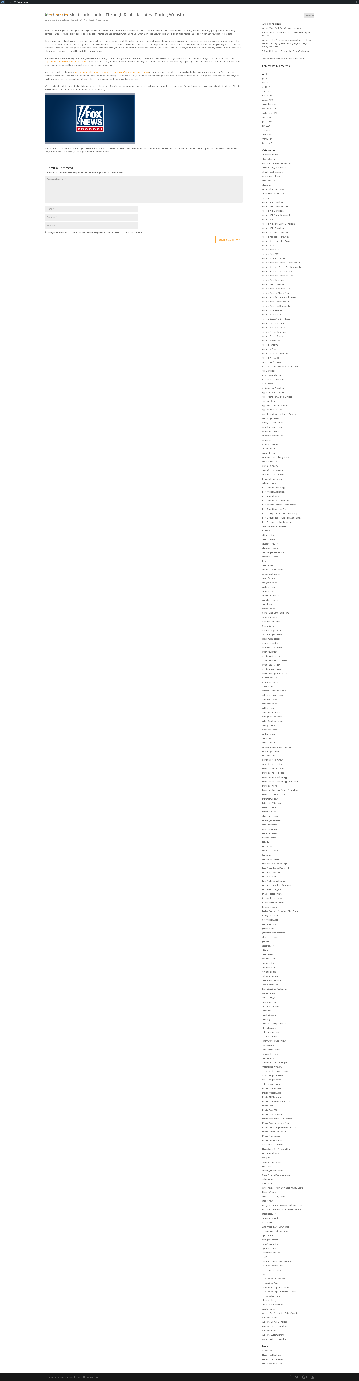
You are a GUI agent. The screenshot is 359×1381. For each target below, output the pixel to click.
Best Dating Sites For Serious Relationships (281, 517)
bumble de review (270, 600)
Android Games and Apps (273, 327)
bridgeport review (270, 582)
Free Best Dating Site (271, 889)
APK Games (267, 383)
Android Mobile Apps (271, 340)
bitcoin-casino (268, 539)
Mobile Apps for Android (273, 1114)
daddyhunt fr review (271, 712)
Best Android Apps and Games (276, 500)
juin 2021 (266, 78)
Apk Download (268, 370)
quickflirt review (269, 1213)
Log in (8, 2)
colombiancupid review (272, 695)
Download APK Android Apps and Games (280, 781)
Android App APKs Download (275, 232)
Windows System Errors (273, 1334)
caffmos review (269, 608)
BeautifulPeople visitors (273, 479)
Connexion (267, 1350)
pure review (267, 1200)
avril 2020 (266, 134)
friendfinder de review (272, 898)
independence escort (271, 980)
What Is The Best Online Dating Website (280, 1313)
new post (266, 1157)
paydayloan (267, 1183)
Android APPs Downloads (273, 284)
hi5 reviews (267, 950)
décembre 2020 (269, 104)
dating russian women (272, 716)
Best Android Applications (273, 491)
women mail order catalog (274, 1339)
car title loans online (271, 621)
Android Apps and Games (273, 258)
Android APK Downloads (273, 210)
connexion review (270, 703)
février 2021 (267, 95)
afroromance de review (272, 176)
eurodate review (269, 833)
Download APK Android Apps (275, 777)
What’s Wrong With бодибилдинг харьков (281, 28)
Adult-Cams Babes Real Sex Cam (277, 163)
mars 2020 (267, 138)
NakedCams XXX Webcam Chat (276, 1149)
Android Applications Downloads (277, 236)
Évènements (22, 2)
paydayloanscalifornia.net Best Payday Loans (282, 1187)
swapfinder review (270, 1244)
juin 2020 (266, 126)
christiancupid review (271, 669)
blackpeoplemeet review (273, 552)
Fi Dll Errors (267, 842)
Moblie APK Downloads (273, 1140)
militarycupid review (271, 1084)
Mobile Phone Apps (271, 1136)
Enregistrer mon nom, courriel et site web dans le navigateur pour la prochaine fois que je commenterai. (95, 232)
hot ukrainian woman (271, 976)
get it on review (269, 924)
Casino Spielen (268, 626)
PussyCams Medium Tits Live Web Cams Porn (283, 1209)
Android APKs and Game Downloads (278, 223)
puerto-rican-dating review (274, 1196)
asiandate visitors (270, 444)
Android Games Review (272, 336)
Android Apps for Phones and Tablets (279, 297)
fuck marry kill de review (273, 902)
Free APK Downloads (271, 872)
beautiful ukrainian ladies (273, 474)
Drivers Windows (269, 811)
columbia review (269, 699)
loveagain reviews (270, 1045)
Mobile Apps (267, 1105)
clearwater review (270, 682)
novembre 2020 (269, 108)
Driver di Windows (270, 798)
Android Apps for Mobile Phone (276, 293)
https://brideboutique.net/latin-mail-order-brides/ (67, 61)
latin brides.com (269, 1015)
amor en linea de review (273, 189)
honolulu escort (269, 958)
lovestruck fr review (271, 1054)
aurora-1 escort (269, 453)
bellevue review (269, 483)
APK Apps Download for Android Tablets (280, 366)
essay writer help (269, 829)
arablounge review (270, 418)
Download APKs (269, 785)
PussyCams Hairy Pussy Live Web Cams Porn (282, 1205)
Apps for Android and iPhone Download (280, 414)
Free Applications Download (275, 881)
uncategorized (268, 1309)
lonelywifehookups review (274, 1040)
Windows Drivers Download (274, 1321)
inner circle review (270, 984)
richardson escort (270, 1218)
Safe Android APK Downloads (275, 1226)
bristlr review (268, 591)
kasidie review (268, 993)
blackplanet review (270, 556)
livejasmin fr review (270, 1036)
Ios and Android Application (274, 989)
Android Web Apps (270, 357)
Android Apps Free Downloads (276, 306)
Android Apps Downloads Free (276, 288)
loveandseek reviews (271, 1049)
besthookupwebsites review (274, 526)
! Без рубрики (268, 159)
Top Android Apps (270, 1283)
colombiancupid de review (274, 690)
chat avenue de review (272, 647)
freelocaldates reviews (272, 893)
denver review (268, 742)
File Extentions (268, 846)
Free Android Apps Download (275, 868)
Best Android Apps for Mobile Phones (279, 504)
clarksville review (269, 677)
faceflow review (269, 837)
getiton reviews (269, 928)
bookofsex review (270, 578)
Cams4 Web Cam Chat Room (275, 612)
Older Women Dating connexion (276, 1175)
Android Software (270, 349)
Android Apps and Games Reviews (277, 275)
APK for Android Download (274, 379)
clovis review (268, 686)
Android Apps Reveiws (272, 310)
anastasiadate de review (273, 193)
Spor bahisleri (268, 1235)
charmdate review (270, 643)
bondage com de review (273, 569)
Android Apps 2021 (270, 254)
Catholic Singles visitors (272, 630)
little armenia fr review (272, 1032)
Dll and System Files (271, 751)
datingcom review (270, 725)
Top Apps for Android (272, 1296)
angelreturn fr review (271, 362)
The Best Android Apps (272, 1265)
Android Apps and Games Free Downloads (281, 267)
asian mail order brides (272, 435)
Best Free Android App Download (277, 522)
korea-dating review (271, 997)
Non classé (267, 1166)
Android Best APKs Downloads (276, 319)
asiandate (266, 440)
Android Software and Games (275, 353)
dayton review (268, 734)
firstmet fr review (270, 850)
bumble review (268, 604)
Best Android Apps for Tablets (275, 509)
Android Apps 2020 (270, 249)
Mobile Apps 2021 (270, 1110)
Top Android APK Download (275, 1278)
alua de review (268, 180)
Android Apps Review (271, 314)
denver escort (268, 738)
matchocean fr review (272, 1066)
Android (265, 198)
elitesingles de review (271, 820)
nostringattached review (273, 1170)
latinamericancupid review (274, 1023)
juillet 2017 (267, 143)
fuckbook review (269, 907)
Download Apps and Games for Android (280, 790)
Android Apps (268, 245)
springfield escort (270, 1239)
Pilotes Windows (269, 1192)
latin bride (266, 1010)
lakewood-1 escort (270, 1006)
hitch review (267, 954)
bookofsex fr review (271, 574)
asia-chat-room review (272, 427)
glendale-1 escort (270, 937)
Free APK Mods (269, 876)
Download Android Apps (273, 772)
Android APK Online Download (276, 215)
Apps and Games (270, 401)
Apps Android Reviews (272, 409)
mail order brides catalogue (274, 1062)
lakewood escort (269, 1002)
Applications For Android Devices (277, 396)
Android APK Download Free (275, 206)
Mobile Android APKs (271, 1088)
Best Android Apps (270, 496)
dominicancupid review (272, 759)
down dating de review (272, 764)
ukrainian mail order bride (273, 1304)
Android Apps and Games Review (277, 271)
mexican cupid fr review (272, 1075)
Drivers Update (269, 807)
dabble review (268, 708)
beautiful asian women (272, 470)
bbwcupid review (269, 461)
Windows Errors (269, 1330)
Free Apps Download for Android (277, 885)
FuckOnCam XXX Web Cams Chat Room (280, 911)
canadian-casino (269, 617)
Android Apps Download (273, 280)
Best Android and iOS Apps (274, 487)
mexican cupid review (271, 1079)
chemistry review (269, 651)
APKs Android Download (273, 388)
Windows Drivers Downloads (275, 1326)
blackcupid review (270, 548)
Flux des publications (271, 1355)
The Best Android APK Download (277, 1261)
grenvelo (266, 941)
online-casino (268, 1179)
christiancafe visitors (271, 664)
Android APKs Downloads (273, 228)
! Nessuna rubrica (270, 154)
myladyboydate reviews (272, 1144)
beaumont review (270, 465)
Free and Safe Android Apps (274, 863)
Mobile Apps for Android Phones (277, 1123)
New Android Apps (270, 1153)
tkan (264, 1274)
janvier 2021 (267, 100)
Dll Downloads (268, 755)
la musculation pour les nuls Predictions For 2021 (284, 58)
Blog (264, 561)
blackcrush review (270, 543)
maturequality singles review (275, 1071)
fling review (267, 855)
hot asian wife (268, 967)
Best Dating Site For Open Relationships (280, 513)
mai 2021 (266, 82)
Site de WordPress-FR (272, 1363)
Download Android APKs (273, 768)
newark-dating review (271, 1162)
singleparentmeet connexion (275, 1231)
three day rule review (271, 1270)
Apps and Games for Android (275, 405)
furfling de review (270, 915)
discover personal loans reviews (276, 747)
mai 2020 (266, 130)
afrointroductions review (273, 172)
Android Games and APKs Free (276, 323)
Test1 (264, 1257)
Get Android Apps (270, 919)
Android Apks (268, 219)
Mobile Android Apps (271, 1092)
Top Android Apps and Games (275, 1287)
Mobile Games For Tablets (274, 1131)
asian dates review (270, 431)
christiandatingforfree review (275, 673)
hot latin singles (269, 971)
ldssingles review (269, 1028)
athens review (268, 448)
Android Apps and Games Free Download (281, 262)
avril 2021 (266, 87)
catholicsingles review (272, 634)
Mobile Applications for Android (276, 1101)
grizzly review (268, 945)
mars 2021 (267, 91)
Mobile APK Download (272, 1097)
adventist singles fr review (274, 167)
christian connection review (274, 660)
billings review (268, 535)
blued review (267, 565)
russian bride (268, 1222)
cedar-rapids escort (271, 638)
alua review (267, 185)
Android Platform (270, 344)
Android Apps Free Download (275, 301)
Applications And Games (273, 392)
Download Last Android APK (275, 794)
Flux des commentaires (272, 1359)
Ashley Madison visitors (272, 422)
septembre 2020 (269, 113)
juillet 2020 (267, 121)
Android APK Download (272, 202)
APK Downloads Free (271, 375)
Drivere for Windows (271, 803)
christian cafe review (271, 656)
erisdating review (269, 824)
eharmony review (270, 816)
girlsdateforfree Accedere (273, 932)
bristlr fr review (269, 587)
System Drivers (269, 1248)
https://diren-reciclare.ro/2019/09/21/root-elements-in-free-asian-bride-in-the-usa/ (112, 72)
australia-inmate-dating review (276, 457)
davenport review (270, 729)
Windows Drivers (269, 1317)
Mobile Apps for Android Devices (277, 1118)
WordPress (92, 1377)
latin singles (267, 1019)
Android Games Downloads (274, 332)
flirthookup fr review (271, 859)
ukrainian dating (269, 1300)
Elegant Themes (65, 1377)
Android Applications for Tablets (276, 241)
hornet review (268, 963)
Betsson (266, 530)
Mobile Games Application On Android (279, 1127)
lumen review (268, 1058)
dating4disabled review (272, 721)
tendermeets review (271, 1252)
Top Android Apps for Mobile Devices (279, 1291)
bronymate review (270, 595)
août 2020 (266, 117)
